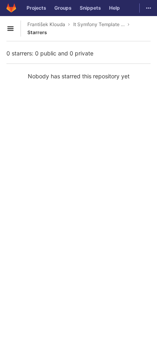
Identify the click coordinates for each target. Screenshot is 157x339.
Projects (36, 8)
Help (114, 8)
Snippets (90, 8)
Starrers (37, 32)
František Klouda (46, 24)
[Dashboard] (11, 8)
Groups (63, 8)
